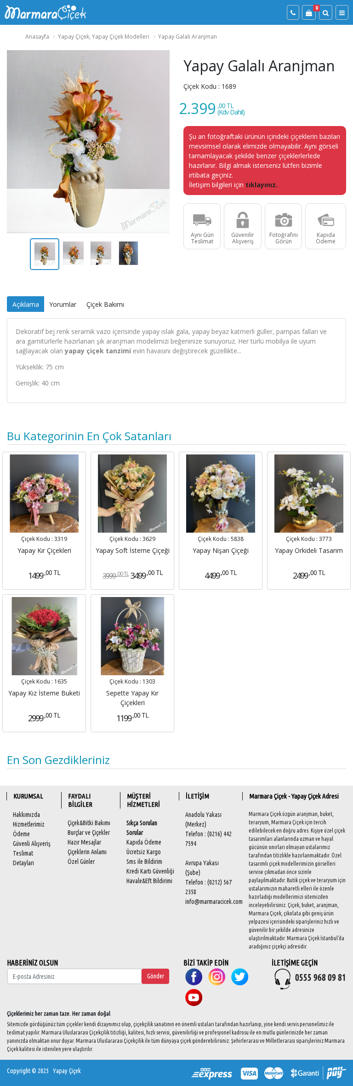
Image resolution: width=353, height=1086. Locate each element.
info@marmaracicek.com (214, 901)
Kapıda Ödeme (143, 842)
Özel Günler (81, 861)
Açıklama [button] (25, 304)
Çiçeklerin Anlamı (87, 852)
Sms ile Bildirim (144, 861)
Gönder (155, 976)
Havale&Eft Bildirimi (149, 881)
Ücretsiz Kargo (143, 852)
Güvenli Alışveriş (32, 843)
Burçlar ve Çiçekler (89, 832)
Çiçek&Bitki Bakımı (89, 823)
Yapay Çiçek (67, 1071)
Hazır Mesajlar (84, 842)
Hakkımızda (26, 814)
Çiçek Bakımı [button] (105, 304)
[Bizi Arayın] (293, 12)
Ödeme (21, 834)
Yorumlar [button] (62, 304)
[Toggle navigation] (342, 12)
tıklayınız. (261, 184)
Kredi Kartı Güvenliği (150, 871)
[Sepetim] (309, 12)
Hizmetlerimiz (29, 824)
